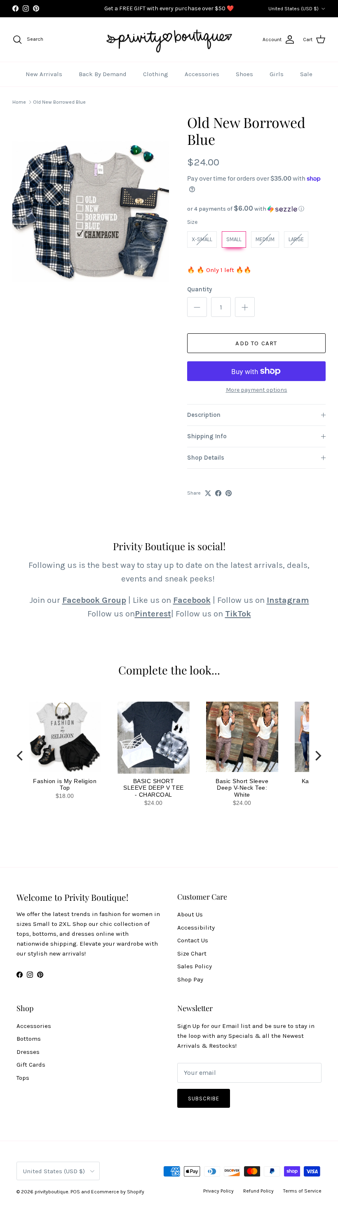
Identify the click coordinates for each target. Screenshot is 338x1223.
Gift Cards (30, 1064)
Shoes (244, 74)
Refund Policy (258, 1191)
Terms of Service (302, 1191)
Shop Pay (190, 979)
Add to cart (256, 343)
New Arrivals (44, 74)
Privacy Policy (218, 1191)
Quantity (199, 289)
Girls (277, 74)
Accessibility (196, 927)
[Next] (317, 755)
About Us (190, 914)
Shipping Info (207, 436)
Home (19, 102)
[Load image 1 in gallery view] (90, 211)
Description (204, 415)
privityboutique (51, 1192)
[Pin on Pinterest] (228, 493)
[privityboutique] (169, 40)
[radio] (202, 239)
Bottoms (28, 1038)
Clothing (155, 74)
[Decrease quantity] (197, 307)
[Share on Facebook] (218, 493)
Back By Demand (103, 74)
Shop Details (205, 457)
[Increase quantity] (245, 307)
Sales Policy (194, 966)
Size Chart (192, 953)
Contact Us (192, 940)
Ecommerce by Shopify (117, 1192)
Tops (22, 1077)
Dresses (28, 1052)
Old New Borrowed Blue (59, 102)
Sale (306, 74)
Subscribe (203, 1098)
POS (75, 1192)
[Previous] (20, 755)
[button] (256, 209)
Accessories (202, 74)
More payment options (256, 390)
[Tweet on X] (208, 493)
